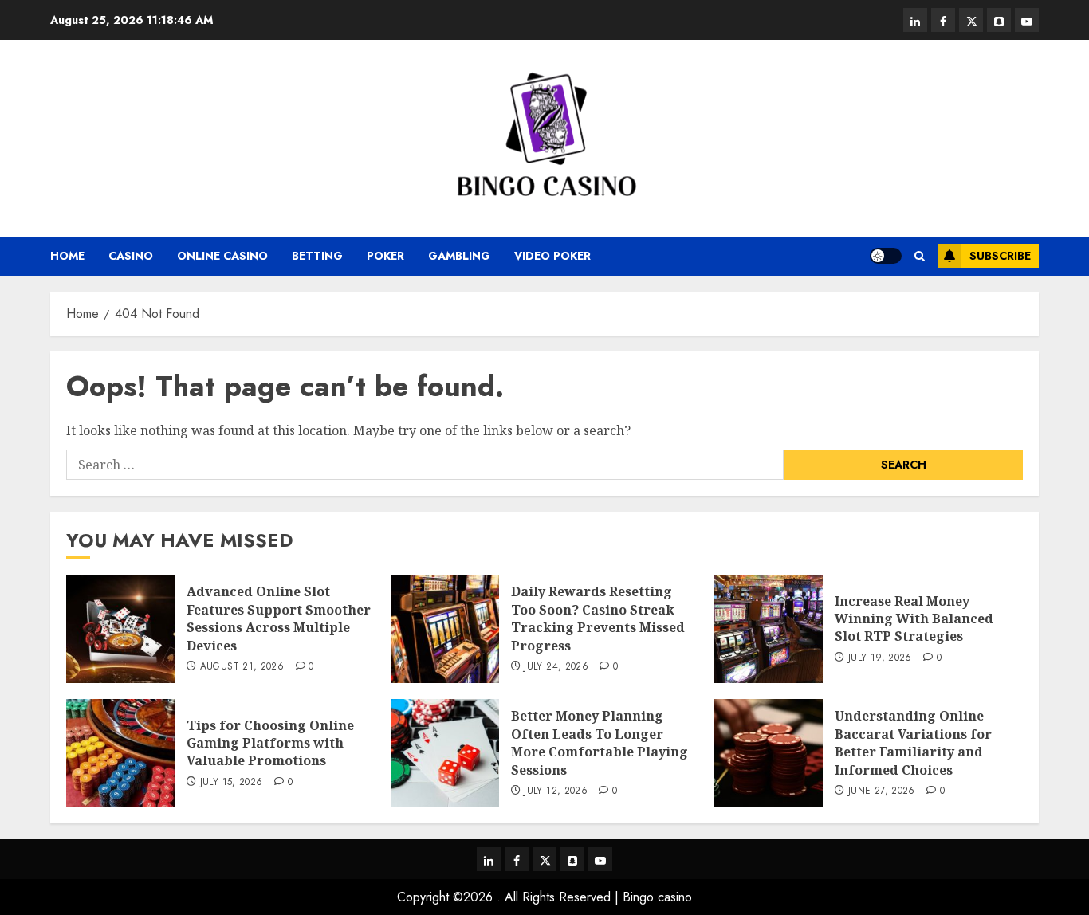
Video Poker (552, 256)
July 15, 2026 (231, 782)
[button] (920, 256)
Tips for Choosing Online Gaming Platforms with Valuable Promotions (270, 743)
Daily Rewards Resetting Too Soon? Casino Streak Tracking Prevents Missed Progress (598, 618)
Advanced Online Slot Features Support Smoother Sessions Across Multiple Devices (279, 618)
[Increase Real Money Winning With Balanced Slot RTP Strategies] (768, 629)
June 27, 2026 (881, 791)
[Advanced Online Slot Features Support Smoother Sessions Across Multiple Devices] (120, 629)
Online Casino (222, 256)
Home (67, 256)
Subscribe (1000, 256)
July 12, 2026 (556, 791)
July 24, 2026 (556, 667)
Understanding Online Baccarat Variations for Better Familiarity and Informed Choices (913, 742)
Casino (130, 256)
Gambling (459, 256)
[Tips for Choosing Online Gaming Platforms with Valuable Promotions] (120, 753)
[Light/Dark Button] (886, 256)
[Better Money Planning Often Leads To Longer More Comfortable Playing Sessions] (445, 753)
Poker (385, 256)
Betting (317, 256)
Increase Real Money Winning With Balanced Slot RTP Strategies (914, 619)
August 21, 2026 (242, 667)
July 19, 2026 (880, 658)
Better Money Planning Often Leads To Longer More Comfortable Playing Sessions (599, 742)
